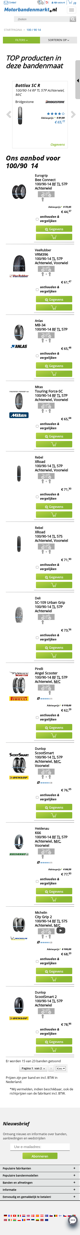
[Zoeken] (73, 19)
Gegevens (57, 144)
